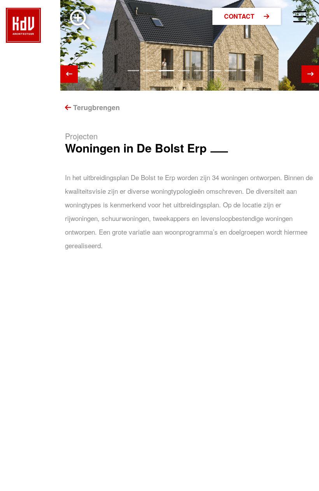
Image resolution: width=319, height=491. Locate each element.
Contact (240, 16)
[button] (133, 70)
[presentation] (69, 74)
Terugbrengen (95, 107)
